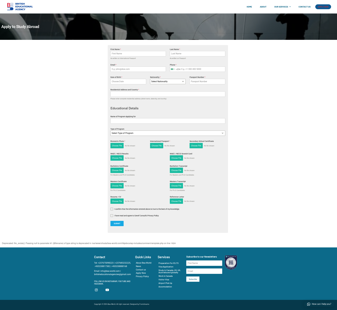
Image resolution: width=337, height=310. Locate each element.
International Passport (160, 141)
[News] (145, 266)
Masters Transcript (178, 181)
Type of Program (117, 129)
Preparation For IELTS (168, 263)
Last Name (175, 49)
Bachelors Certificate (119, 166)
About (263, 6)
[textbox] (165, 81)
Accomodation (165, 286)
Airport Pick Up (165, 283)
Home (249, 6)
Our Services (281, 6)
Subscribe (193, 279)
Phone (173, 65)
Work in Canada (165, 276)
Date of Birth (116, 77)
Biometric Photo (117, 141)
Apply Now (323, 7)
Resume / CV (115, 197)
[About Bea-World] (145, 263)
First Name (115, 49)
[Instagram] (96, 290)
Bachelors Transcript (178, 166)
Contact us (305, 6)
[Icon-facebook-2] (102, 290)
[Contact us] (145, 269)
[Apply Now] (145, 273)
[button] (282, 6)
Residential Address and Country (124, 90)
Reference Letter (177, 197)
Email (113, 65)
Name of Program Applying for (123, 116)
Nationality (155, 77)
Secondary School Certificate (202, 141)
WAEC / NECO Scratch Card (181, 154)
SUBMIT (117, 223)
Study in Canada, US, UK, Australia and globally (169, 271)
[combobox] (175, 69)
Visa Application (165, 266)
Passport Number (197, 77)
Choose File (117, 145)
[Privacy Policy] (145, 276)
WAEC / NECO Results (119, 154)
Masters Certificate (118, 181)
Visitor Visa (163, 279)
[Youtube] (107, 290)
